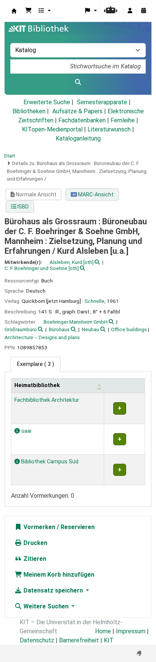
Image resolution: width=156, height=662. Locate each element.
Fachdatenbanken (82, 120)
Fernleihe (123, 120)
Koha (14, 11)
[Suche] (78, 82)
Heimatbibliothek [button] (37, 385)
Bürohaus (59, 329)
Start (9, 156)
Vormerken (38, 527)
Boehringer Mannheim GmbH (76, 322)
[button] (28, 11)
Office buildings (129, 329)
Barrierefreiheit (79, 640)
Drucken (34, 542)
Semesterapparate (102, 102)
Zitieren (34, 558)
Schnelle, (95, 301)
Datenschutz (37, 640)
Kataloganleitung (78, 138)
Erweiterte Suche (46, 102)
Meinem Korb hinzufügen (58, 574)
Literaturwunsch (109, 129)
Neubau (90, 329)
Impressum (130, 631)
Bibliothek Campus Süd (49, 461)
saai (25, 431)
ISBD (22, 207)
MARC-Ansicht (95, 194)
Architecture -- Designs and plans (42, 337)
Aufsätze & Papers (77, 111)
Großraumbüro (21, 329)
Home (103, 631)
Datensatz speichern (53, 590)
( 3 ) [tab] (35, 364)
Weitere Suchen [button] (46, 606)
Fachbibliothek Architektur (46, 400)
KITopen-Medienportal (52, 129)
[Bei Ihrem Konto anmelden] (129, 11)
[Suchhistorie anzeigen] (143, 11)
